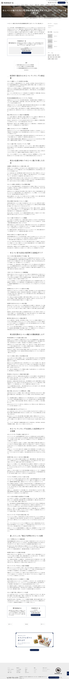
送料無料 (49, 58)
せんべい (49, 27)
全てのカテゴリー (51, 25)
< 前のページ (10, 624)
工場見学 (53, 58)
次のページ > (43, 624)
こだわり (56, 58)
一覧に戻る (26, 624)
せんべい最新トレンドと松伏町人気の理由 (26, 66)
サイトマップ (45, 670)
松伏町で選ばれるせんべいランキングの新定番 (25, 64)
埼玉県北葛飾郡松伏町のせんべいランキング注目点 (27, 68)
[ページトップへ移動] (61, 677)
